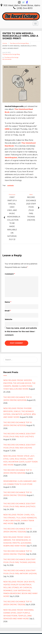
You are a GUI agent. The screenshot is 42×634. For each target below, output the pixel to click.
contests (10, 185)
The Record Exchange (11, 57)
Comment (10, 274)
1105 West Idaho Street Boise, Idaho (22, 5)
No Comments (6, 59)
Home (4, 43)
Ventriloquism (11, 158)
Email (8, 311)
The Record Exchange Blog (19, 43)
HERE (7, 129)
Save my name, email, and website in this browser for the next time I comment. (21, 331)
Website (8, 319)
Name (8, 302)
